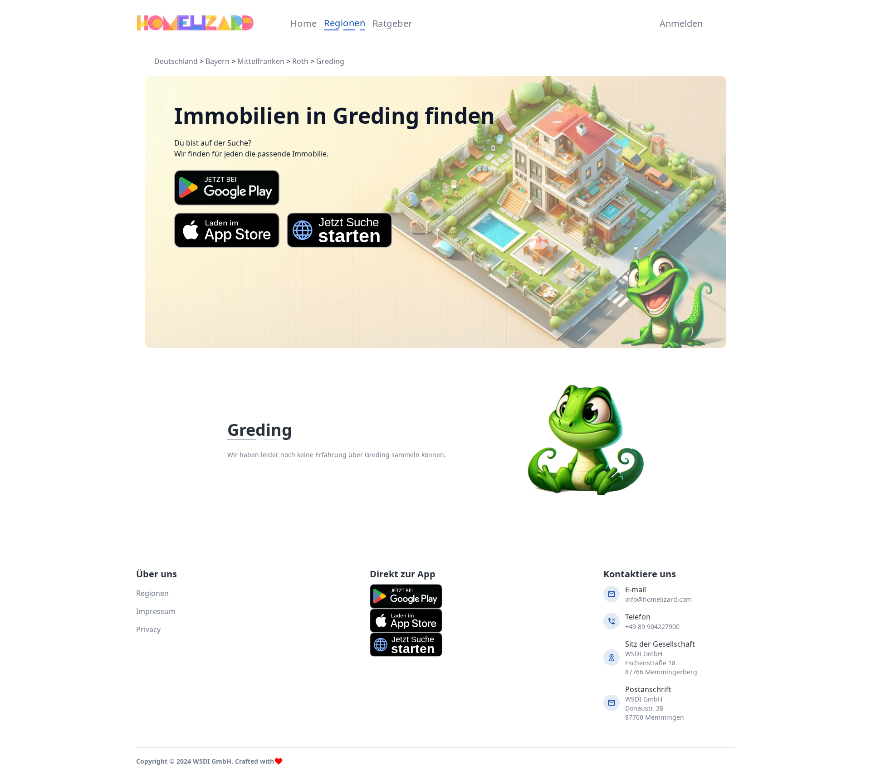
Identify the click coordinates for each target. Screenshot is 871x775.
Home (303, 23)
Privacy (148, 629)
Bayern (218, 61)
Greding (330, 61)
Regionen (344, 23)
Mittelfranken (260, 61)
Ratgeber (392, 23)
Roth (300, 61)
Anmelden (679, 23)
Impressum (156, 611)
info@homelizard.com (658, 599)
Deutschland (176, 61)
